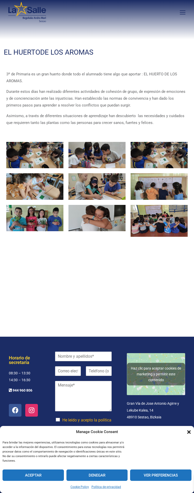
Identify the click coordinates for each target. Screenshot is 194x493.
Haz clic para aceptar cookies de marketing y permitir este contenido (156, 374)
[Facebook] (15, 410)
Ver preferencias (161, 475)
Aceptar (33, 475)
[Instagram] (31, 410)
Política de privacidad (106, 487)
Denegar (97, 475)
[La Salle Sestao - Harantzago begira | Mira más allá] (27, 12)
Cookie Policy (79, 487)
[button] (188, 432)
